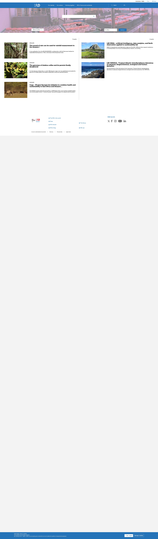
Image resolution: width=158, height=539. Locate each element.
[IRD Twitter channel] (109, 121)
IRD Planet (154, 1)
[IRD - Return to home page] (37, 5)
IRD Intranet (53, 124)
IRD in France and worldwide (84, 5)
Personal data (59, 131)
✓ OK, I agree (128, 535)
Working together (69, 5)
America (35, 10)
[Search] (94, 16)
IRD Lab (82, 127)
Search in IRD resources (79, 20)
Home (31, 10)
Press (148, 1)
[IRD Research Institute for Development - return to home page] (35, 120)
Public (143, 1)
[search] (117, 5)
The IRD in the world (55, 118)
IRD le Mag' (53, 127)
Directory (51, 131)
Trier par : (100, 29)
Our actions (60, 5)
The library (83, 123)
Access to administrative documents (38, 131)
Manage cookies (139, 535)
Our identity (51, 5)
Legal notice (68, 131)
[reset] (91, 16)
